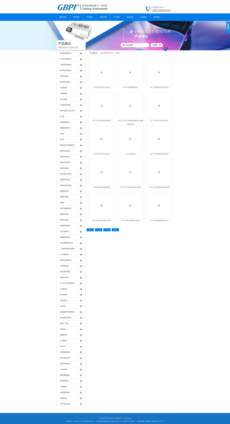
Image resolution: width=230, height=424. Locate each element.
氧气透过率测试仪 (66, 70)
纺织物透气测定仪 (66, 317)
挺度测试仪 (63, 335)
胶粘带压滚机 (64, 220)
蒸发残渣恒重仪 (65, 82)
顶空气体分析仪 (65, 404)
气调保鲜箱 (63, 88)
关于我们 (76, 17)
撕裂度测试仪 (64, 191)
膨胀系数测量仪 (65, 375)
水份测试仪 (63, 289)
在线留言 (143, 17)
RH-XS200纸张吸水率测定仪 (102, 120)
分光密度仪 (63, 340)
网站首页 (63, 17)
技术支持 (130, 17)
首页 (111, 53)
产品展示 (89, 17)
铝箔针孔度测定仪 (66, 260)
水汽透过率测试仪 (66, 59)
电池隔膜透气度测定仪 (67, 312)
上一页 (98, 230)
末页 (115, 230)
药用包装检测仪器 (66, 53)
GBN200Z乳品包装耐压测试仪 (130, 220)
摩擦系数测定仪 (65, 122)
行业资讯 (116, 17)
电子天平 (63, 346)
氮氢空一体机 (64, 323)
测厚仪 (62, 202)
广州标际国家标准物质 (67, 248)
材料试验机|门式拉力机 (67, 111)
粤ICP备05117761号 (158, 421)
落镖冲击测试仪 (65, 157)
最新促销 (103, 17)
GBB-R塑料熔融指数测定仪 (101, 187)
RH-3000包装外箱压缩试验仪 (102, 220)
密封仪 (62, 139)
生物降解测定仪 (65, 352)
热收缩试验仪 (64, 168)
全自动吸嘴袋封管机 (66, 243)
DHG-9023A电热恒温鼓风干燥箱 (159, 187)
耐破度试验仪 (64, 197)
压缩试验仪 (63, 300)
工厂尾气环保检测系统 (67, 283)
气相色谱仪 (63, 93)
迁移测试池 (63, 398)
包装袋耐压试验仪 (66, 174)
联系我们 (157, 17)
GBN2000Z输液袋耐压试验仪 (159, 220)
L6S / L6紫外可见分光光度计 (159, 120)
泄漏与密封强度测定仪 (67, 145)
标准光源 (63, 329)
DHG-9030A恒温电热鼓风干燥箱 (130, 187)
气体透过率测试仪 (66, 65)
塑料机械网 (140, 421)
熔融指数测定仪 (65, 237)
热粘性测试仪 (64, 277)
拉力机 (62, 116)
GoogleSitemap (127, 418)
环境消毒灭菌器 (65, 271)
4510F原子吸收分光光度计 (101, 154)
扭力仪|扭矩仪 (64, 231)
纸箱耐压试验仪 (65, 179)
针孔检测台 (63, 294)
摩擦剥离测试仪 (65, 128)
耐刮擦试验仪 (64, 214)
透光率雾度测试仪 (66, 208)
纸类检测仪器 (64, 381)
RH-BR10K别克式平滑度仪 (101, 87)
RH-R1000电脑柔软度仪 (130, 87)
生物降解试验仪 (65, 392)
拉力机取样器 (64, 254)
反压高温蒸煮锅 (65, 105)
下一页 (107, 230)
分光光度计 (63, 369)
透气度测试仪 (64, 76)
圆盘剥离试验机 (65, 225)
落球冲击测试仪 (65, 162)
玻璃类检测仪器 (65, 363)
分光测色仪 (63, 386)
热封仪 (62, 134)
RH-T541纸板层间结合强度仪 (159, 87)
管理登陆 (148, 421)
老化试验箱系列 (65, 358)
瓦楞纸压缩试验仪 (66, 185)
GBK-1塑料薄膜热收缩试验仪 (159, 154)
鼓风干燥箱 (63, 99)
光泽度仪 (63, 306)
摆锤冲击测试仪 (65, 151)
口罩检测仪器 (64, 266)
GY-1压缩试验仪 (130, 154)
